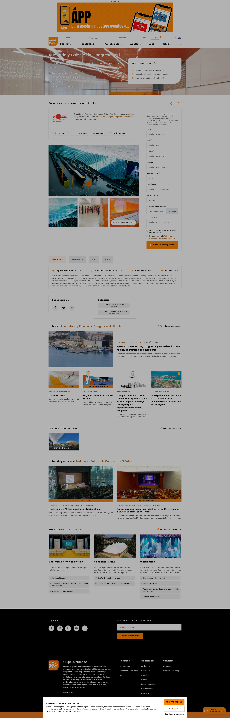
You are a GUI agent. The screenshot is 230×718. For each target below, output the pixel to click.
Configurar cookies (174, 714)
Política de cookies (106, 709)
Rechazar (174, 709)
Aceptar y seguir (174, 702)
